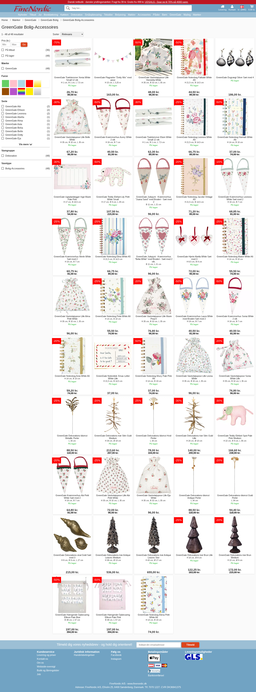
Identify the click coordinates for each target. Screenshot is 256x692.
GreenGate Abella (27, 117)
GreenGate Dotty (27, 135)
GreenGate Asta (27, 124)
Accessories (144, 14)
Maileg (187, 14)
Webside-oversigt (46, 666)
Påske (156, 14)
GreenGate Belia (27, 128)
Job (39, 674)
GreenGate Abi (27, 106)
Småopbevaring (93, 14)
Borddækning (51, 14)
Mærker (197, 14)
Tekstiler (108, 14)
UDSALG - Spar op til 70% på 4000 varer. (166, 2)
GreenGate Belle (27, 131)
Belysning (120, 14)
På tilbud (27, 50)
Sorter (56, 34)
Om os (40, 662)
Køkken (64, 14)
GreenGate (175, 14)
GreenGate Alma (27, 120)
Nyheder (22, 14)
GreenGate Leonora (27, 113)
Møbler (131, 14)
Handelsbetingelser (84, 655)
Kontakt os (42, 659)
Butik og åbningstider (48, 670)
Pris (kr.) (5, 41)
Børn (164, 14)
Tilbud (32, 14)
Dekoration (77, 14)
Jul (39, 14)
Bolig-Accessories (27, 168)
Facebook (116, 655)
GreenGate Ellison (27, 110)
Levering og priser (46, 655)
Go (24, 44)
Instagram (116, 659)
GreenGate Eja (27, 138)
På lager (27, 56)
